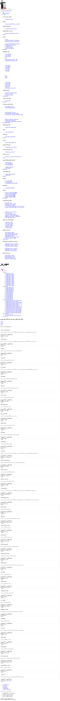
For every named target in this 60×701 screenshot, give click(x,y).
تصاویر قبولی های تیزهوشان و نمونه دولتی (13, 121)
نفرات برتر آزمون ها (9, 93)
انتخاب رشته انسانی (9, 225)
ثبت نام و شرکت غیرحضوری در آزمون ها (13, 156)
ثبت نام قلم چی (6, 684)
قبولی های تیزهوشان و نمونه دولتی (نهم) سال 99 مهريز (13, 308)
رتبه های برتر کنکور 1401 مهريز (9, 276)
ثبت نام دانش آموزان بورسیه (10, 142)
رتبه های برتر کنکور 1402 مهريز (9, 275)
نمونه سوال (5, 169)
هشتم (6, 76)
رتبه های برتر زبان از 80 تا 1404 (11, 250)
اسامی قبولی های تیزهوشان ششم (11, 113)
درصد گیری (5, 686)
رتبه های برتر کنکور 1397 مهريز (9, 280)
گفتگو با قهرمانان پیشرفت (10, 195)
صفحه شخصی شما (6, 122)
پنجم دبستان (7, 83)
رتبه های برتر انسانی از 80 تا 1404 (11, 245)
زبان (6, 58)
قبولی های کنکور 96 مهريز (9, 294)
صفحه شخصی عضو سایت (10, 136)
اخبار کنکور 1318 (8, 202)
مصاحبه (4, 176)
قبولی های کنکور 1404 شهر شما (11, 234)
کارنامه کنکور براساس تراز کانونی (11, 215)
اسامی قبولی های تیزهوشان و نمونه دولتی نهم (14, 114)
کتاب (4, 157)
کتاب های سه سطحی (9, 166)
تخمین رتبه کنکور (8, 212)
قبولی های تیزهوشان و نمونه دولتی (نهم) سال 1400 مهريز (13, 307)
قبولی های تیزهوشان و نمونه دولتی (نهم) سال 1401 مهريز (13, 306)
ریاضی (1, 321)
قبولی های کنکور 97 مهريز (9, 293)
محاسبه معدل (5, 687)
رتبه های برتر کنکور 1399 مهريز (9, 278)
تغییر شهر (2, 268)
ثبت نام (4, 137)
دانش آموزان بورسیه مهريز (9, 314)
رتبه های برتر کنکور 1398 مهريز (9, 279)
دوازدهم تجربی (8, 55)
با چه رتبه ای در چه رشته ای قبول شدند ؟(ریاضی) (14, 207)
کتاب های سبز (8, 168)
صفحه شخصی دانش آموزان (10, 127)
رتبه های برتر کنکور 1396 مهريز (9, 281)
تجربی (1, 322)
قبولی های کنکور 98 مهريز (9, 292)
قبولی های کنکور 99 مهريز (9, 291)
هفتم (6, 77)
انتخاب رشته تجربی (9, 224)
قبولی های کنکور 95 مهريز (9, 295)
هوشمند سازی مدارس (9, 48)
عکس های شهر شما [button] (6, 313)
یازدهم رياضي (7, 65)
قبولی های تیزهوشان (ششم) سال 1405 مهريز (12, 301)
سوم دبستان (7, 85)
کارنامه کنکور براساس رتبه (10, 214)
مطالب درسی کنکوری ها (10, 204)
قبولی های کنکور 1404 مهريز (9, 287)
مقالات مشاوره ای (8, 180)
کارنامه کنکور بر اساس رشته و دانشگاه (12, 216)
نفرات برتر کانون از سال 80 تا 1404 (12, 236)
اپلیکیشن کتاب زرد (8, 163)
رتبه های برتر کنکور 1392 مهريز (9, 284)
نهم (5, 75)
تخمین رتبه (5, 685)
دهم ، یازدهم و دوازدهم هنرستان (11, 59)
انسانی (1, 323)
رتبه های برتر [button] (5, 272)
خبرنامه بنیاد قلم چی (9, 47)
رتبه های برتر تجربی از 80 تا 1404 (11, 248)
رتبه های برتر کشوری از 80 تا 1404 (11, 243)
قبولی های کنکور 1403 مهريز (9, 288)
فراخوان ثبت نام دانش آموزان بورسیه (12, 23)
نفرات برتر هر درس (9, 94)
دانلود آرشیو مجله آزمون (9, 187)
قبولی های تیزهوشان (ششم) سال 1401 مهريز (12, 305)
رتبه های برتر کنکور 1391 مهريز (9, 285)
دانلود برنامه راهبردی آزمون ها (11, 92)
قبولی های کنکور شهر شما (10, 120)
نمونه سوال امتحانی (6, 688)
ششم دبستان (7, 82)
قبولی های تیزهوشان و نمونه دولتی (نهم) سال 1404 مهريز (13, 302)
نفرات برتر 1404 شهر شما (10, 256)
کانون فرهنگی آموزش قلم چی (6, 10)
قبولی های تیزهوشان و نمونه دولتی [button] (8, 299)
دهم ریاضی (7, 68)
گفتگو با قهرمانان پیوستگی (10, 196)
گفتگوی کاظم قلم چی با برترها (11, 192)
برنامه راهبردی (6, 95)
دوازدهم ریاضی (8, 53)
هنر (5, 57)
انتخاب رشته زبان (8, 227)
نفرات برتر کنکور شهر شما (10, 112)
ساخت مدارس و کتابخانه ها (10, 44)
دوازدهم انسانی (8, 56)
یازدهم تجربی (7, 66)
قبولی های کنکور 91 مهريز (9, 298)
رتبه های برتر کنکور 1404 (10, 232)
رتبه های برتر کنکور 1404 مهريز (9, 274)
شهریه (4, 14)
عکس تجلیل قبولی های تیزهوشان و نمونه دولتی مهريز (13, 315)
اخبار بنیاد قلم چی (8, 45)
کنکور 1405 (5, 197)
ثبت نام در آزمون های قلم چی (11, 28)
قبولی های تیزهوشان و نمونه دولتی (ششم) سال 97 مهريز (13, 310)
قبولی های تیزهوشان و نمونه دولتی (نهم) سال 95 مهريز (13, 312)
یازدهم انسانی (7, 67)
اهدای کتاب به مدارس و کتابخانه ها (11, 41)
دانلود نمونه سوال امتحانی (10, 173)
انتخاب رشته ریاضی (9, 223)
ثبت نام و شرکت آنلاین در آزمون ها (12, 33)
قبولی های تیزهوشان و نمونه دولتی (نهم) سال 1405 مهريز (13, 300)
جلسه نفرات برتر (8, 181)
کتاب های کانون (8, 162)
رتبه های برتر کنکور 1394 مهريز (9, 282)
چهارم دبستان (7, 84)
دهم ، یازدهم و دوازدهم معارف (11, 60)
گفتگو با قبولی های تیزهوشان (10, 193)
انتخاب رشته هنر (8, 226)
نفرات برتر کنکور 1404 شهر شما (11, 233)
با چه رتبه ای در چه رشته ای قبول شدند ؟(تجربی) (14, 206)
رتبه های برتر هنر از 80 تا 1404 (11, 249)
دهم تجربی (7, 69)
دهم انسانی (7, 70)
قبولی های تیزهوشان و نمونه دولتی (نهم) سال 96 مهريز (13, 311)
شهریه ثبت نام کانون (9, 19)
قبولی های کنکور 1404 (9, 235)
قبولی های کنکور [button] (5, 286)
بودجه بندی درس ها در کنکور (10, 211)
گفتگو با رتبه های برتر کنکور (10, 203)
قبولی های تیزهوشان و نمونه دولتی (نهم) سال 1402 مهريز (13, 304)
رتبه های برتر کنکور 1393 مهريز (9, 283)
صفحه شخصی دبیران (9, 131)
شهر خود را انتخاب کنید (9, 106)
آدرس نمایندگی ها (5, 316)
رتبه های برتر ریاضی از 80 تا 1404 (11, 244)
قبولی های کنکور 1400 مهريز (9, 290)
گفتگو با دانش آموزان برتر (10, 194)
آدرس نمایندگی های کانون (10, 107)
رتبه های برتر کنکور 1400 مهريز (9, 277)
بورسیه (4, 34)
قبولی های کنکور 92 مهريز (9, 297)
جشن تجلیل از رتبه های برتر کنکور (11, 119)
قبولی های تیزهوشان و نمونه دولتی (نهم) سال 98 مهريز (13, 309)
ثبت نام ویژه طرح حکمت (10, 151)
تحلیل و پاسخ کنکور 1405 (10, 217)
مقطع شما (5, 49)
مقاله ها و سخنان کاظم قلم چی (11, 183)
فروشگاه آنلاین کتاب (9, 164)
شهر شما (4, 101)
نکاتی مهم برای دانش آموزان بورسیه (12, 40)
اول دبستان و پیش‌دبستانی (10, 87)
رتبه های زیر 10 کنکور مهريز (9, 273)
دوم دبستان (7, 86)
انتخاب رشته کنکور (8, 222)
